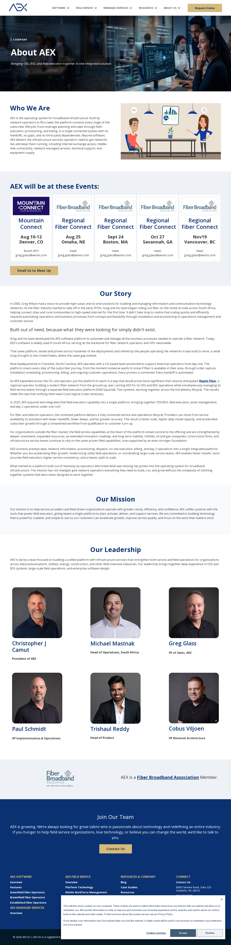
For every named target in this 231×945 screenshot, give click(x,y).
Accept (183, 932)
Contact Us (115, 849)
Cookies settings (156, 932)
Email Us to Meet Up (34, 270)
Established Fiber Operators (28, 902)
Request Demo (205, 8)
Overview (16, 882)
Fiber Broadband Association (168, 777)
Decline (210, 932)
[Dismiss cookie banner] (222, 900)
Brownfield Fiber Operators (27, 897)
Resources (127, 892)
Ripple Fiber (207, 381)
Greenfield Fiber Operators (27, 892)
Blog (124, 882)
